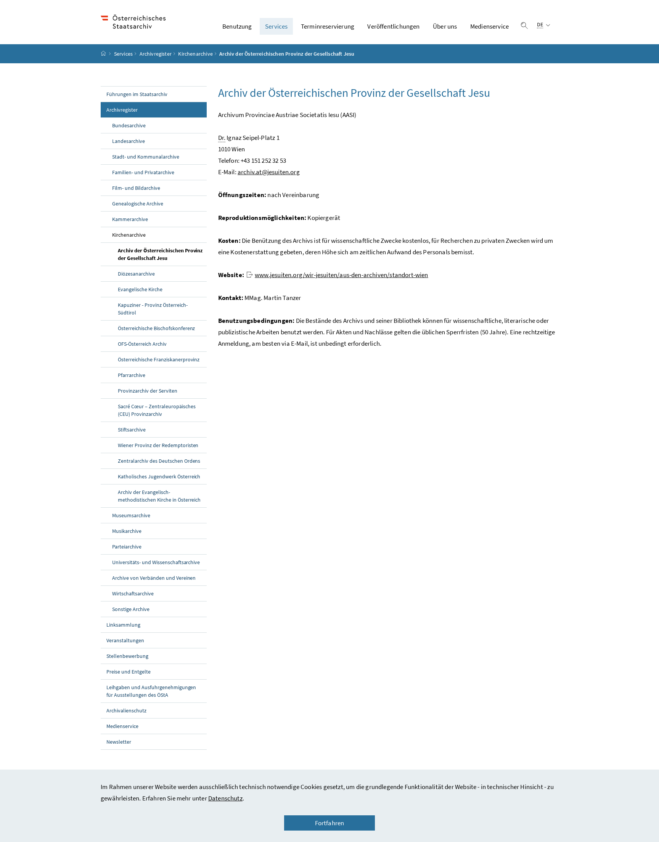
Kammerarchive (130, 219)
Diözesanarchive (136, 273)
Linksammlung (123, 624)
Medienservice (489, 26)
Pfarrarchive (131, 375)
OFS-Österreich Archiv (142, 343)
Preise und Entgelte (128, 671)
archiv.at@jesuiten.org (269, 172)
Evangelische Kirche (140, 289)
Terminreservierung (327, 26)
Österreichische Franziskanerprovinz (158, 359)
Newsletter (118, 741)
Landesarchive (128, 141)
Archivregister (156, 53)
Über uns (445, 26)
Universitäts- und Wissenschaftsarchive (156, 562)
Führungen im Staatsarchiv (136, 94)
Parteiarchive (126, 546)
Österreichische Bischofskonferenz (156, 328)
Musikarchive (126, 531)
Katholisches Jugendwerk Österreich (159, 476)
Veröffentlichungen (393, 26)
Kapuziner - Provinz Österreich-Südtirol (153, 309)
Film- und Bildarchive (136, 187)
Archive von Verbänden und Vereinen (154, 577)
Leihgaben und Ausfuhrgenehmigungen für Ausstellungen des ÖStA (151, 691)
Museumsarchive (131, 515)
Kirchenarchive (195, 53)
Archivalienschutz (126, 710)
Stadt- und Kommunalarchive (145, 156)
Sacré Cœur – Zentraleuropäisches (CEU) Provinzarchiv (157, 410)
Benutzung (237, 26)
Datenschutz (225, 798)
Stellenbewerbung (127, 656)
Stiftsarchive (132, 429)
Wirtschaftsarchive (133, 593)
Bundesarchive (129, 125)
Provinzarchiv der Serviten (147, 390)
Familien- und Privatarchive (143, 172)
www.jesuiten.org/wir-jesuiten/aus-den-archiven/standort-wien (341, 275)
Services (276, 26)
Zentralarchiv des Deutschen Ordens (159, 460)
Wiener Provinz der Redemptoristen (158, 445)
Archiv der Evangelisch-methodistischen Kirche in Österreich (159, 496)
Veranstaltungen (125, 640)
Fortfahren (329, 823)
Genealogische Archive (137, 203)
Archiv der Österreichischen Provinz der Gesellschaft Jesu (160, 254)
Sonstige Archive (130, 609)
